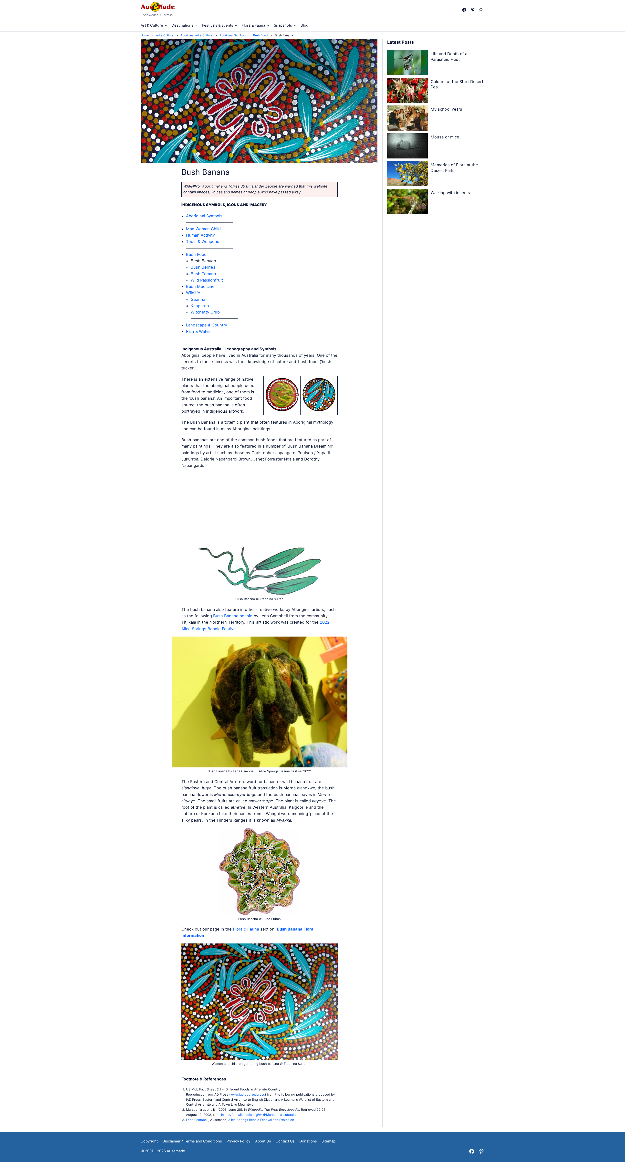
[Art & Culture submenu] (166, 25)
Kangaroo (200, 305)
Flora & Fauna (246, 929)
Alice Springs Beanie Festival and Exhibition (261, 1120)
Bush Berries (203, 267)
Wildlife (193, 292)
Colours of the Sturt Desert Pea (457, 84)
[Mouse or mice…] (407, 146)
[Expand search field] (482, 10)
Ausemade (176, 1151)
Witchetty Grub (205, 312)
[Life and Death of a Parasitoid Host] (407, 63)
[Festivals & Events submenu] (236, 25)
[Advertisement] (259, 507)
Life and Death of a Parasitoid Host (449, 56)
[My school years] (407, 118)
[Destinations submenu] (196, 25)
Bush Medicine (200, 286)
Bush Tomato (203, 273)
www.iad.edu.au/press (247, 1094)
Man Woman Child (203, 228)
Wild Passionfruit (207, 280)
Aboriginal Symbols (204, 215)
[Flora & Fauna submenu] (268, 25)
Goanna (198, 299)
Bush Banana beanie (232, 615)
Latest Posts (400, 42)
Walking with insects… (452, 192)
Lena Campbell (197, 1120)
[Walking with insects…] (407, 202)
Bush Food (196, 254)
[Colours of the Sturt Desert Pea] (407, 91)
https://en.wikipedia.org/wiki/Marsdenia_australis (258, 1115)
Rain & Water (198, 331)
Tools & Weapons (202, 241)
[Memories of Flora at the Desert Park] (407, 174)
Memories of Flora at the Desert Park (454, 167)
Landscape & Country (206, 325)
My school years (446, 109)
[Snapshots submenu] (295, 25)
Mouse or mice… (446, 137)
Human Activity (200, 235)
